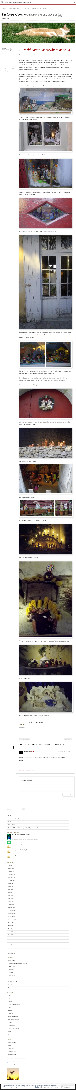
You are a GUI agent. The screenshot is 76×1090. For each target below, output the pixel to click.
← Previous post (24, 739)
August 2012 (11, 922)
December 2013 (12, 874)
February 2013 (11, 904)
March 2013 (11, 901)
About (4, 8)
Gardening (10, 1013)
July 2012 (10, 925)
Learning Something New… (14, 818)
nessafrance (27, 751)
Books (9, 995)
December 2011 (12, 947)
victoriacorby (29, 55)
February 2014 (11, 871)
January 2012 (11, 944)
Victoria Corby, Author (12, 1061)
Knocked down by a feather (23, 834)
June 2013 (10, 892)
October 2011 (11, 953)
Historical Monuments (13, 1016)
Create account (12, 1042)
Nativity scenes (12, 71)
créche (6, 71)
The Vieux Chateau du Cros (40, 8)
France (36, 55)
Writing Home (11, 960)
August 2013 (11, 886)
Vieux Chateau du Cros (13, 1028)
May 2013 (10, 895)
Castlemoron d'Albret (10, 68)
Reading (10, 1022)
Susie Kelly (10, 972)
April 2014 (10, 865)
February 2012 (11, 941)
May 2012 (10, 932)
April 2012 (10, 934)
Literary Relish (11, 966)
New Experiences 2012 (13, 1019)
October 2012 (11, 916)
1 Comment (69, 55)
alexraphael (15, 844)
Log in (9, 1045)
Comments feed (12, 1051)
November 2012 (12, 913)
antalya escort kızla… (17, 839)
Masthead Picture (14, 8)
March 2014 (11, 868)
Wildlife (9, 1031)
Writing (9, 1034)
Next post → (68, 739)
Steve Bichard (11, 984)
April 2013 (10, 898)
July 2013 (10, 889)
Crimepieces (11, 969)
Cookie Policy (39, 1087)
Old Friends (11, 815)
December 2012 (12, 910)
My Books (26, 8)
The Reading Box (12, 822)
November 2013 (12, 877)
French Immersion (12, 987)
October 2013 (11, 880)
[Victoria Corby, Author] (7, 1062)
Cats (9, 998)
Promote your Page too (12, 1064)
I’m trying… (22, 844)
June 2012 (10, 928)
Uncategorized (11, 1025)
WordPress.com (12, 1054)
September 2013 (12, 883)
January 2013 (11, 907)
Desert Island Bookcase (14, 1004)
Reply (21, 760)
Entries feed (11, 1048)
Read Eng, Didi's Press (13, 981)
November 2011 (12, 950)
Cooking (10, 1001)
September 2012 (12, 919)
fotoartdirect (11, 978)
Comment (68, 795)
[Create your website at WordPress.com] (38, 2)
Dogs (9, 1007)
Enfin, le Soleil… (12, 824)
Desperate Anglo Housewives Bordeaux (17, 963)
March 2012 (11, 938)
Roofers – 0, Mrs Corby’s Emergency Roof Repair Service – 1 (23, 827)
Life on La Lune (11, 975)
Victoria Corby (13, 14)
